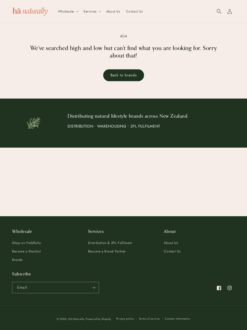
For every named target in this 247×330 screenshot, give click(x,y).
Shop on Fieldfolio (26, 242)
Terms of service (149, 319)
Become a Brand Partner (107, 251)
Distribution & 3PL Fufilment (110, 242)
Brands (17, 259)
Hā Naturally (76, 319)
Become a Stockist (26, 251)
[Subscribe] (93, 287)
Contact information (177, 319)
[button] (68, 11)
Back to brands (123, 75)
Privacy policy (125, 319)
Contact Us (172, 251)
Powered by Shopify (98, 319)
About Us (171, 242)
